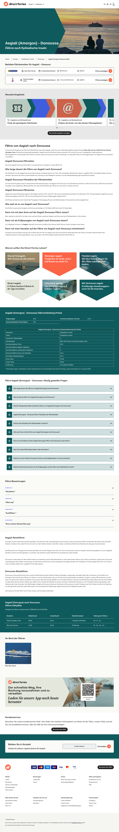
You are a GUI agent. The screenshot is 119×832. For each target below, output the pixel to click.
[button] (60, 388)
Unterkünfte (36, 779)
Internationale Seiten (11, 800)
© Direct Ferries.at (10, 819)
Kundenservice (93, 782)
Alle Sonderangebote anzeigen (59, 133)
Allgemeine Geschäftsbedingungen (71, 805)
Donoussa (41, 59)
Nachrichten (8, 803)
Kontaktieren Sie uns (95, 779)
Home (7, 59)
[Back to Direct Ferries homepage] (15, 4)
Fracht (35, 782)
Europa (15, 59)
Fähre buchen (9, 790)
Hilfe (90, 784)
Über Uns (8, 805)
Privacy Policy (65, 803)
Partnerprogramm (38, 800)
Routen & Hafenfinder (11, 784)
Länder (7, 779)
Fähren (91, 805)
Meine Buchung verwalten (68, 779)
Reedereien (8, 782)
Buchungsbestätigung (67, 782)
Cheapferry (92, 800)
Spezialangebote (10, 787)
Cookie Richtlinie (66, 800)
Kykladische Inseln (28, 59)
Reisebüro (36, 803)
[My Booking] (104, 4)
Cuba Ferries (92, 803)
